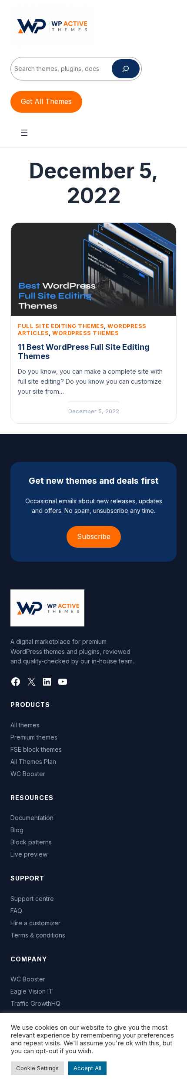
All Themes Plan (33, 761)
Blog (16, 830)
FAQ (16, 910)
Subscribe (93, 536)
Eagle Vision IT (31, 991)
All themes (25, 725)
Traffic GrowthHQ (35, 1003)
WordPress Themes (85, 333)
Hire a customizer (35, 923)
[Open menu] (24, 132)
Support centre (32, 898)
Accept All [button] (87, 1068)
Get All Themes (46, 101)
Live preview (28, 854)
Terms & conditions (37, 935)
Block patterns (31, 842)
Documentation (31, 817)
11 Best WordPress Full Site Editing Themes (84, 351)
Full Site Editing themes (61, 326)
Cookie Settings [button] (37, 1068)
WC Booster (27, 773)
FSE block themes (36, 749)
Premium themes (33, 737)
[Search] (126, 68)
